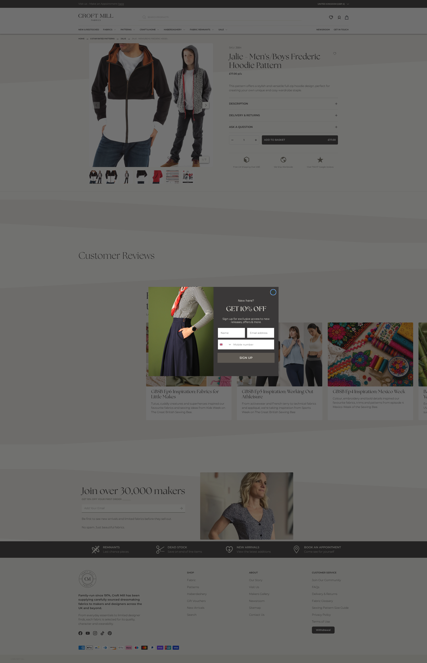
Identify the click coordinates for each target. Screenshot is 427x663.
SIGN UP (246, 358)
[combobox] (225, 344)
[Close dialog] (273, 292)
